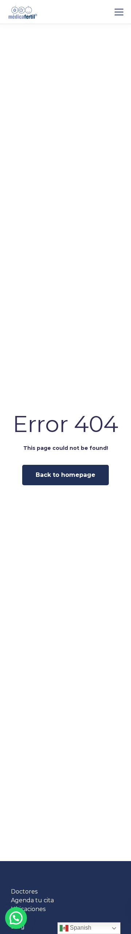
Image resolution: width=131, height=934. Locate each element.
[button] (16, 918)
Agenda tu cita (32, 900)
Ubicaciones (28, 909)
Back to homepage (65, 474)
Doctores (24, 891)
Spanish (79, 928)
